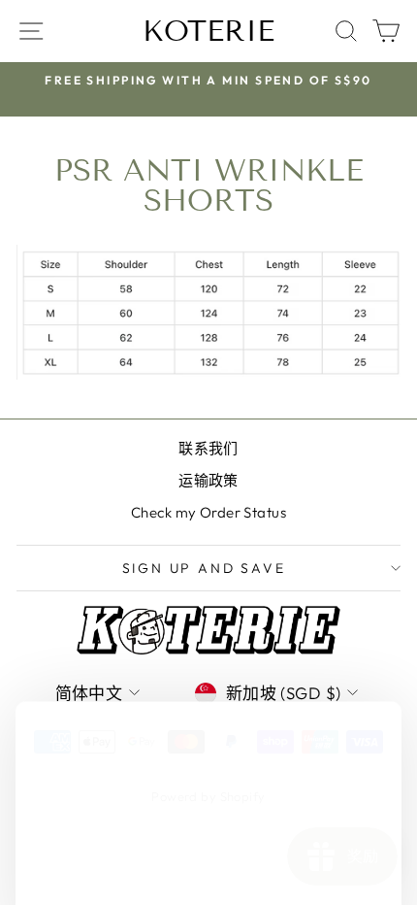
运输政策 (208, 480)
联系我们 (208, 448)
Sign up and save (204, 568)
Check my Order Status (208, 512)
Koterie (208, 31)
